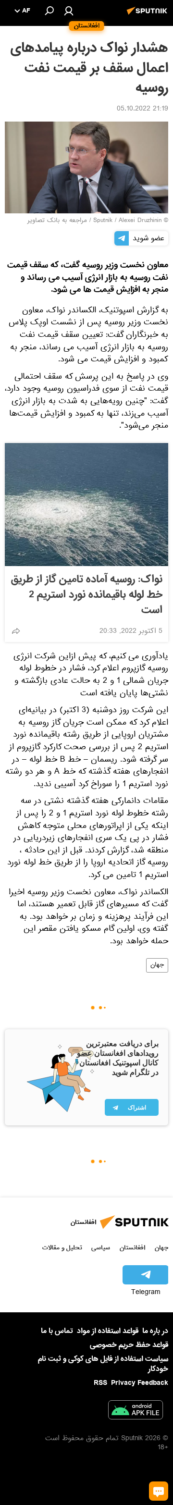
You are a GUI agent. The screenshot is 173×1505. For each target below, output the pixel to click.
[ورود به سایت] (68, 10)
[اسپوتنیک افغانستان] (148, 16)
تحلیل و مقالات (62, 1247)
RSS (100, 1383)
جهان (157, 965)
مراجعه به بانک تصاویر (57, 221)
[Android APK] (135, 1411)
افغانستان (132, 1247)
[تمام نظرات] (158, 1491)
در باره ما (155, 1331)
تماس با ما (57, 1331)
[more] (15, 631)
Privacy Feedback (139, 1383)
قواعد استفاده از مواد (107, 1331)
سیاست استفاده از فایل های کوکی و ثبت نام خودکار (103, 1364)
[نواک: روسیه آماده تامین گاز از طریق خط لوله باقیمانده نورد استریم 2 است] (86, 504)
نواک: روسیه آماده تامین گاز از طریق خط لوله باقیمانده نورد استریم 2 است (86, 595)
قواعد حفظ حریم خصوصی (129, 1345)
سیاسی (100, 1247)
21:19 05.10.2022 (142, 109)
